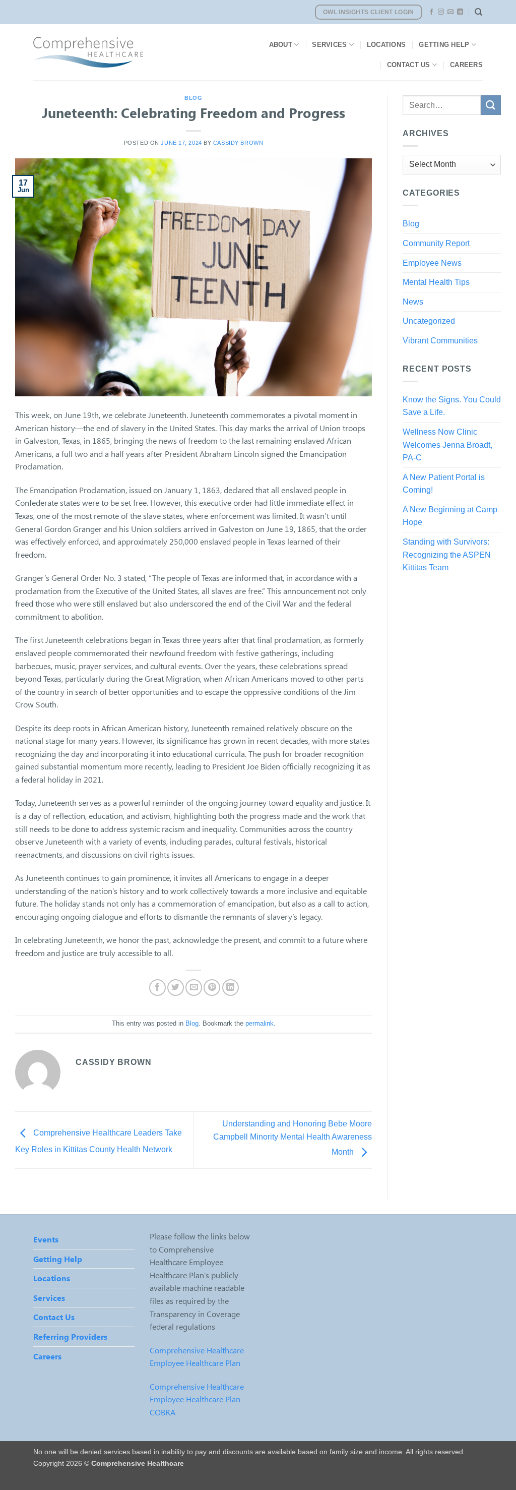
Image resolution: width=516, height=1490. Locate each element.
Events (45, 1239)
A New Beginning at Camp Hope (450, 516)
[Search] (478, 12)
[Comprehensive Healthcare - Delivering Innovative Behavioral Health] (129, 52)
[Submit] (491, 105)
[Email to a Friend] (193, 987)
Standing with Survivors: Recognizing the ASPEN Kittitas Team (447, 555)
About (280, 44)
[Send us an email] (450, 12)
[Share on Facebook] (157, 987)
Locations (386, 44)
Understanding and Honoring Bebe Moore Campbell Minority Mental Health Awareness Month (292, 1138)
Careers (466, 65)
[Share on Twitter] (175, 987)
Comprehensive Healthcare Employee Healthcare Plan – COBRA (198, 1399)
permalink (259, 1023)
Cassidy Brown (238, 143)
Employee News (432, 263)
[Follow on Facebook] (431, 12)
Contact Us (408, 65)
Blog (193, 98)
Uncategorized (429, 321)
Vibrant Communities (440, 340)
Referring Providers (70, 1336)
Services (329, 44)
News (413, 301)
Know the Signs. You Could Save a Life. (452, 406)
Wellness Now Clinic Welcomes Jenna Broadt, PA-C (447, 445)
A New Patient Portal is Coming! (444, 484)
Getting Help (444, 44)
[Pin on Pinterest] (212, 987)
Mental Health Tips (436, 282)
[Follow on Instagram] (441, 12)
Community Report (436, 243)
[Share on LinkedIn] (230, 987)
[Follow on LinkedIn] (460, 12)
